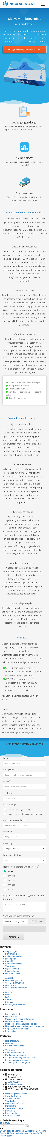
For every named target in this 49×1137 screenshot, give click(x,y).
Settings (31, 1131)
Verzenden (13, 936)
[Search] (26, 1126)
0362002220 (14, 1082)
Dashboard (19, 1131)
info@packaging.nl (16, 1084)
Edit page (7, 1131)
